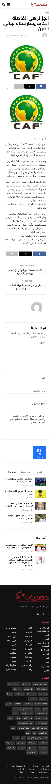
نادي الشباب (43, 747)
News (9, 694)
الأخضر (9, 704)
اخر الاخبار (38, 13)
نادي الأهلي (43, 742)
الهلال (10, 718)
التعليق (42, 342)
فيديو (27, 733)
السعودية (28, 648)
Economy (43, 694)
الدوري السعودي (41, 713)
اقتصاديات (45, 666)
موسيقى (12, 661)
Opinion (43, 699)
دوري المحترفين (42, 723)
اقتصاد (46, 662)
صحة (14, 632)
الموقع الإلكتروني (39, 403)
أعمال (46, 639)
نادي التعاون (21, 742)
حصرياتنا (28, 657)
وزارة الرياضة (10, 665)
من (23, 738)
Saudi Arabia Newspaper (36, 704)
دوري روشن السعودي (26, 723)
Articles (26, 684)
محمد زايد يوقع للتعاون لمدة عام (19, 492)
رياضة (29, 669)
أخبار (47, 635)
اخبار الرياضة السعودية (43, 644)
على (12, 728)
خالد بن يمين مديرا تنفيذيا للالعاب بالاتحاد (20, 517)
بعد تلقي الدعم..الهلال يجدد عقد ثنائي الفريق (19, 480)
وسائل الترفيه (10, 669)
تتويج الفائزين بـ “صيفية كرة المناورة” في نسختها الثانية (19, 546)
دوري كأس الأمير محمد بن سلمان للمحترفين (32, 728)
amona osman (34, 35)
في (34, 733)
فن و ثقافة (11, 640)
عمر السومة (43, 733)
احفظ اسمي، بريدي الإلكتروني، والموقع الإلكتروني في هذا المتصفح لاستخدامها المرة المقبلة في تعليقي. (28, 419)
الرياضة (29, 644)
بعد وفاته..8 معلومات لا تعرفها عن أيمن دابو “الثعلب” (19, 504)
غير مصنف (11, 636)
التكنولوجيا (28, 640)
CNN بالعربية (28, 689)
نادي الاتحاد (32, 742)
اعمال (46, 658)
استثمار (46, 654)
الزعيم (15, 713)
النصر (18, 718)
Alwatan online (40, 684)
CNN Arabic (42, 689)
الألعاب (29, 628)
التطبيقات (28, 636)
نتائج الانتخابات (31, 752)
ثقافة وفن (28, 653)
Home (46, 13)
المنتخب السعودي (41, 718)
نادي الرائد (10, 742)
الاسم (42, 378)
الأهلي (45, 708)
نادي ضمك (43, 752)
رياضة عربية (11, 628)
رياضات (29, 661)
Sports (18, 704)
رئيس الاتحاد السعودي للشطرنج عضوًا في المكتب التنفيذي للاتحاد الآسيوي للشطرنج (20, 561)
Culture (17, 689)
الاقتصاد (29, 632)
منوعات (13, 657)
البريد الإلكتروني (38, 390)
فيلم (14, 644)
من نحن (31, 769)
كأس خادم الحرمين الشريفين (37, 738)
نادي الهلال (10, 747)
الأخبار (46, 670)
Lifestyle (31, 694)
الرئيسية (45, 766)
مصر (14, 648)
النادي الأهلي (28, 718)
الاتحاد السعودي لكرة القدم (23, 708)
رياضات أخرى (26, 665)
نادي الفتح (32, 747)
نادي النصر (21, 747)
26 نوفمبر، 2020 (12, 35)
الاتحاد (37, 708)
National (20, 694)
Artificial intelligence (42, 629)
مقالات (13, 653)
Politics (32, 699)
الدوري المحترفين (26, 713)
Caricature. (14, 684)
